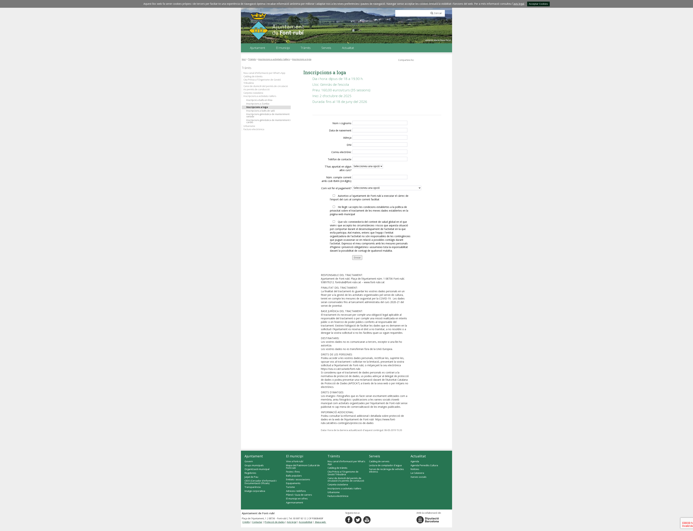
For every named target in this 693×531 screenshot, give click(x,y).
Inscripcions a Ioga (301, 59)
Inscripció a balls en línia (259, 100)
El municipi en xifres (297, 498)
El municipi (294, 456)
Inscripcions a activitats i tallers (274, 59)
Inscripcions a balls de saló (260, 110)
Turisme (290, 487)
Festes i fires (293, 471)
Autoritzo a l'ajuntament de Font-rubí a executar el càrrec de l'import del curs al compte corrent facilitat (369, 197)
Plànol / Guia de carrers (299, 494)
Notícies (415, 469)
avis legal (518, 3)
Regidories (250, 473)
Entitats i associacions (298, 479)
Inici (244, 59)
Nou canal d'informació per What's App (264, 73)
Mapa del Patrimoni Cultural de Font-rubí (303, 466)
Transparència (253, 487)
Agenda (415, 461)
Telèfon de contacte (339, 159)
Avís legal (292, 522)
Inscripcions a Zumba (257, 103)
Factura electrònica (253, 129)
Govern (249, 461)
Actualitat (418, 456)
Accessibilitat (305, 522)
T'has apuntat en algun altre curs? (338, 168)
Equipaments (293, 483)
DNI (349, 145)
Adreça (347, 137)
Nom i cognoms (341, 123)
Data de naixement (340, 130)
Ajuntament (254, 456)
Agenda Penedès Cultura (424, 465)
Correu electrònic (341, 152)
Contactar (257, 522)
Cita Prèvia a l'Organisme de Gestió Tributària (262, 81)
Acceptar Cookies (538, 3)
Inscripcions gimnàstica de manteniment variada (267, 115)
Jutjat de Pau (251, 476)
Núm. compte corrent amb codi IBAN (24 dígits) (336, 179)
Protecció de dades (275, 522)
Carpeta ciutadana (253, 92)
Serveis (374, 456)
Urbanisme (249, 126)
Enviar (357, 257)
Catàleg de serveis (379, 461)
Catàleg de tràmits (252, 76)
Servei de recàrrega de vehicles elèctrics (386, 470)
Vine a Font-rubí (294, 461)
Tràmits (252, 59)
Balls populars (294, 475)
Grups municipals (254, 465)
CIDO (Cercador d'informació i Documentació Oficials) (261, 482)
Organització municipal (257, 469)
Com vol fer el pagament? (336, 188)
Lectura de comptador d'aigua (385, 465)
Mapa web (320, 522)
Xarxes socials (418, 476)
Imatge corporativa (255, 491)
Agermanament (294, 502)
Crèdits (246, 522)
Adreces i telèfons (296, 491)
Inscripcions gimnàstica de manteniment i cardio (268, 121)
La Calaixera (417, 473)
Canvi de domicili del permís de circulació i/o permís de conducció (265, 87)
